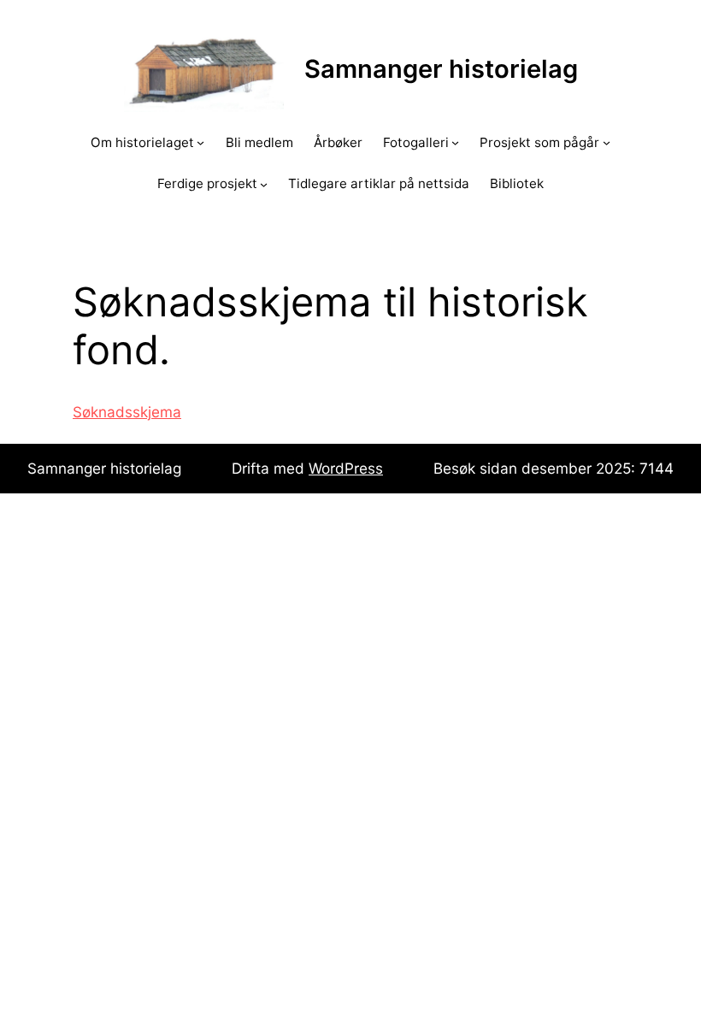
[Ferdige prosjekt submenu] (264, 183)
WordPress (346, 468)
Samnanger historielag (441, 69)
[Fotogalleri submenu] (455, 142)
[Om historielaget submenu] (200, 142)
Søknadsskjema (127, 412)
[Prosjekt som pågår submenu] (606, 142)
